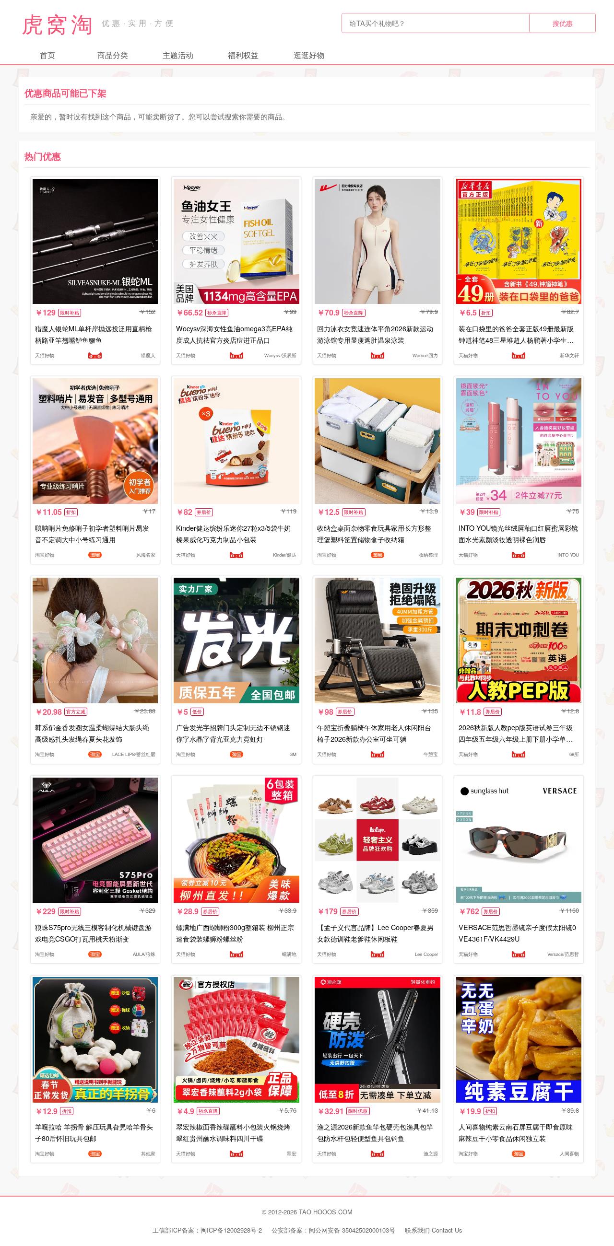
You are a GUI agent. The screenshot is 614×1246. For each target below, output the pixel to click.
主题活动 (178, 54)
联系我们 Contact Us (433, 1229)
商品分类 (112, 54)
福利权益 (243, 54)
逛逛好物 (309, 54)
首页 (47, 54)
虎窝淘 (58, 23)
